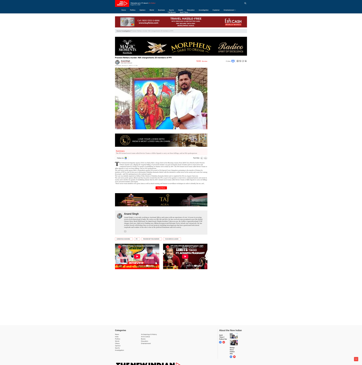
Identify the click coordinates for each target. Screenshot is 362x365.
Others (117, 343)
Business (161, 10)
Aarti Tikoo (184, 12)
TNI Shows (172, 12)
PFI (136, 239)
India (116, 337)
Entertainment (229, 10)
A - (202, 158)
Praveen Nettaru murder (151, 239)
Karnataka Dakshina (123, 239)
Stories (201, 61)
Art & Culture (145, 337)
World (152, 10)
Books (143, 339)
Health (180, 10)
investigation (126, 31)
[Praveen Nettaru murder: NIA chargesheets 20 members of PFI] (119, 222)
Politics (132, 10)
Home (123, 10)
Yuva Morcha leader (171, 239)
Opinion (142, 10)
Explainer (216, 10)
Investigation (204, 10)
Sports (171, 10)
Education (191, 10)
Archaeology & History (149, 334)
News (117, 334)
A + (206, 158)
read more (161, 188)
